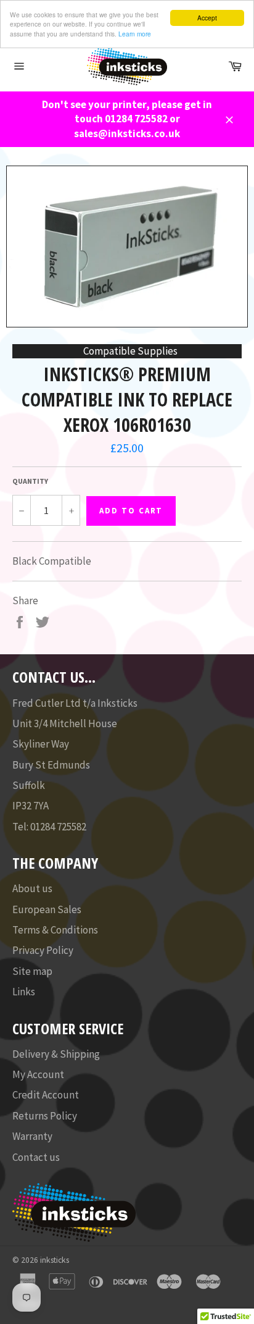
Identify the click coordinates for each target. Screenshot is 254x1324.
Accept (207, 17)
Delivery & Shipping (56, 1054)
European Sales (46, 909)
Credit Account (45, 1095)
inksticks (54, 1260)
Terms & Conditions (55, 930)
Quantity (30, 481)
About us (32, 888)
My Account (38, 1074)
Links (23, 991)
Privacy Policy (42, 950)
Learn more (134, 33)
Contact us (36, 1157)
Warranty (32, 1136)
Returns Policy (44, 1116)
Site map (32, 971)
